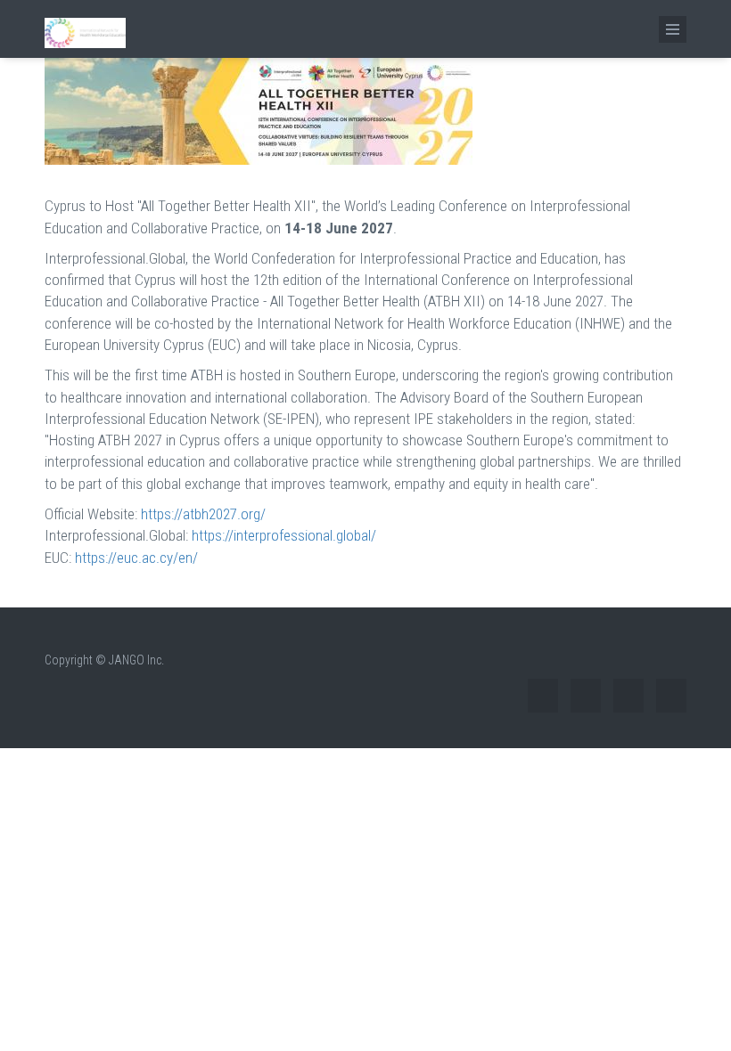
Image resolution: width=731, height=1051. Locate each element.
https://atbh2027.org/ (203, 514)
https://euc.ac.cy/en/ (136, 557)
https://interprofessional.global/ (284, 535)
